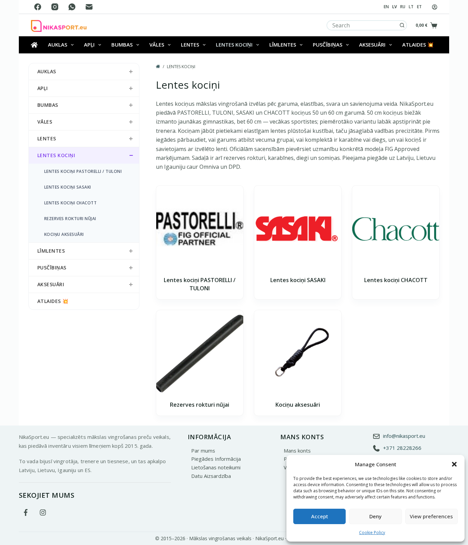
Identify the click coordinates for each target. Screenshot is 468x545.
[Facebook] (38, 7)
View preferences (431, 516)
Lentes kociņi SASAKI (297, 280)
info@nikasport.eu (404, 435)
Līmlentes (282, 44)
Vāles (156, 44)
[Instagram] (55, 7)
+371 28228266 (402, 448)
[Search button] (401, 25)
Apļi (89, 44)
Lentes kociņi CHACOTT (396, 280)
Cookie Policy (372, 532)
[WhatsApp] (72, 7)
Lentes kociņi (234, 44)
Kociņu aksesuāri (297, 404)
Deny (375, 516)
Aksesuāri (372, 44)
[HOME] (158, 67)
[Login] (434, 7)
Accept (319, 516)
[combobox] (362, 25)
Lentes (190, 44)
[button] (454, 464)
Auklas (57, 44)
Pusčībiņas (327, 44)
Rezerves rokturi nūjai (199, 404)
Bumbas (122, 44)
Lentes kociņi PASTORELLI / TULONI (83, 171)
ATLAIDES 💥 (418, 44)
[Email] (89, 7)
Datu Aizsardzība (211, 475)
